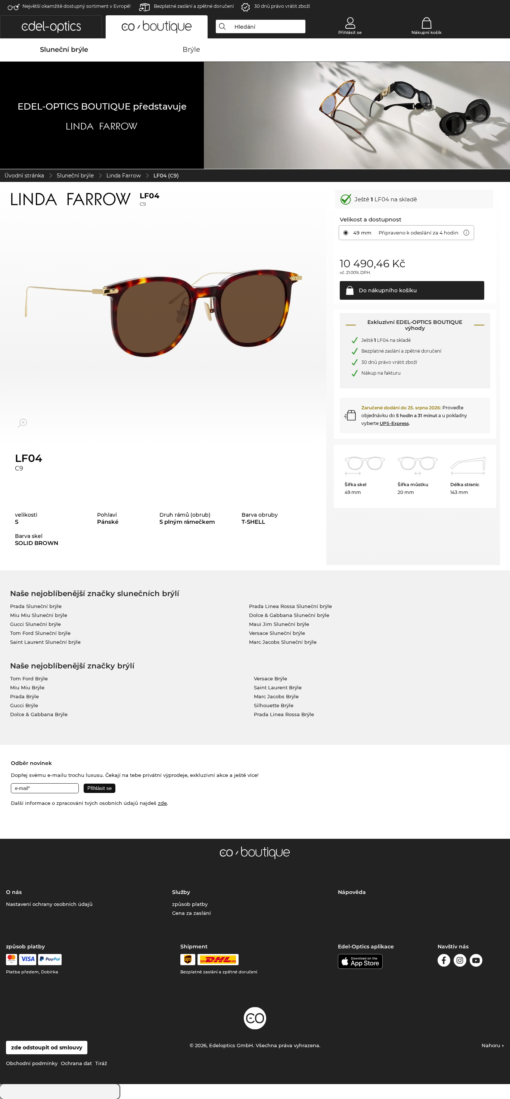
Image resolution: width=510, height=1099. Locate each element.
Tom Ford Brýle (29, 678)
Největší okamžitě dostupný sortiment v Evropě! (76, 6)
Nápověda (352, 892)
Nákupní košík (426, 32)
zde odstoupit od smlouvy (46, 1047)
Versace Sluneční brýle (277, 633)
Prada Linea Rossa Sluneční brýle (290, 606)
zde (162, 803)
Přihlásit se (350, 32)
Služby (181, 892)
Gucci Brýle (24, 705)
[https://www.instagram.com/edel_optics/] (460, 961)
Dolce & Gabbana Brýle (39, 714)
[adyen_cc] (11, 959)
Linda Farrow (123, 175)
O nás (14, 892)
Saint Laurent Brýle (278, 687)
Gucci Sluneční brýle (35, 624)
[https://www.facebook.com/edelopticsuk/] (444, 961)
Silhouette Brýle (273, 705)
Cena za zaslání (191, 913)
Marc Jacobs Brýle (276, 696)
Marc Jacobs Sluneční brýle (283, 642)
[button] (51, 26)
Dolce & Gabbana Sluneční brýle (289, 615)
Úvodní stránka (24, 175)
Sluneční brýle (75, 175)
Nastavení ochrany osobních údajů (49, 904)
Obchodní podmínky (31, 1063)
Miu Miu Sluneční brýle (38, 615)
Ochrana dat (76, 1063)
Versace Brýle (270, 678)
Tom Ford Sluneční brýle (40, 633)
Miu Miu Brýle (27, 687)
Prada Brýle (24, 696)
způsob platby (190, 904)
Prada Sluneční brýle (36, 606)
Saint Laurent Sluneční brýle (45, 642)
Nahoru (492, 1045)
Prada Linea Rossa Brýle (284, 714)
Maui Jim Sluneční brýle (279, 624)
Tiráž (101, 1063)
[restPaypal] (50, 959)
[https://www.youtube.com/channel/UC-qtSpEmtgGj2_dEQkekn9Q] (476, 961)
